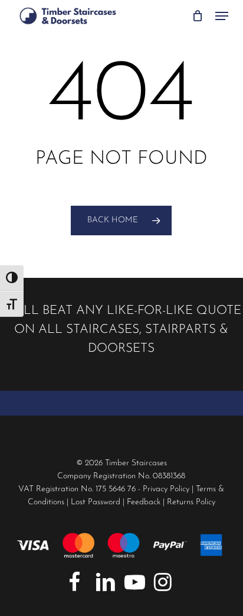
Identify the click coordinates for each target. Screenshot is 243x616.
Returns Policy (191, 502)
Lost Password (95, 502)
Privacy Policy (166, 489)
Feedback (143, 502)
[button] (221, 16)
